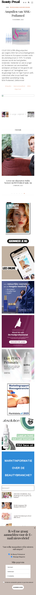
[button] (12, 193)
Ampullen (8, 86)
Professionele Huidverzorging (20, 7)
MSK (29, 86)
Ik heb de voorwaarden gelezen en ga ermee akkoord (19, 582)
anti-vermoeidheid (19, 86)
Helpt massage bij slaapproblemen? (20, 506)
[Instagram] (24, 2)
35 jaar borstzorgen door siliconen (22, 516)
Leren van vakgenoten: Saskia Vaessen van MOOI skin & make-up (18, 182)
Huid (7, 7)
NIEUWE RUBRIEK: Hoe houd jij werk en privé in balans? (22, 495)
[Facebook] (26, 2)
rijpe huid (18, 89)
